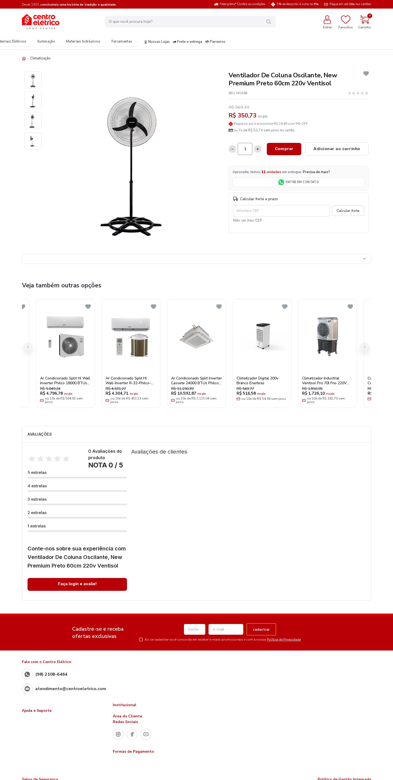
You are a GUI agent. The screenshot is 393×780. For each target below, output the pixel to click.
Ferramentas (121, 42)
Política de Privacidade (284, 639)
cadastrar (261, 629)
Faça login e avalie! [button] (77, 583)
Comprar (284, 148)
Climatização (40, 58)
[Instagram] (118, 734)
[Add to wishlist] (366, 73)
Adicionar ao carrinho (336, 148)
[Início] (24, 58)
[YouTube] (146, 734)
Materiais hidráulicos (83, 42)
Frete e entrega (189, 42)
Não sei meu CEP (247, 220)
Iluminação (46, 42)
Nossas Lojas (159, 42)
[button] (28, 347)
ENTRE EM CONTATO (302, 182)
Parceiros (217, 42)
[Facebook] (132, 734)
